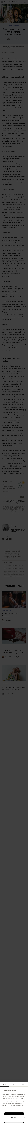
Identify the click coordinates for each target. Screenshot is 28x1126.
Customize (13, 1117)
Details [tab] (14, 1084)
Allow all (14, 1114)
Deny (14, 1121)
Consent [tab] (4, 1084)
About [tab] (23, 1084)
